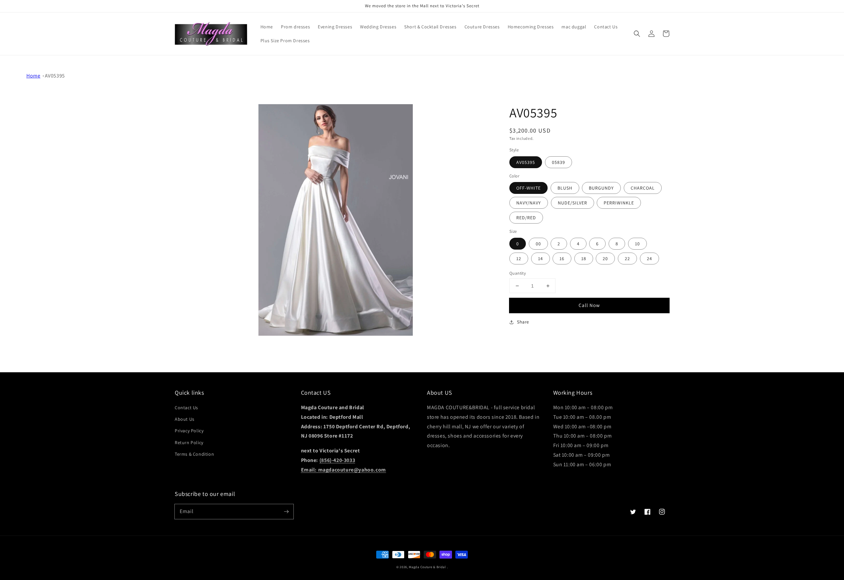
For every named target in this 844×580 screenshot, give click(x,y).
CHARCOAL (643, 188)
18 (583, 258)
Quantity (517, 273)
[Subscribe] (286, 511)
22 (627, 258)
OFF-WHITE (528, 188)
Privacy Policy (189, 431)
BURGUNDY (601, 188)
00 (538, 244)
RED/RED (526, 218)
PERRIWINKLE (619, 203)
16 (561, 258)
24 (649, 258)
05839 (558, 162)
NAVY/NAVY (528, 203)
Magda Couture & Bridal (428, 567)
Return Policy (189, 442)
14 (540, 258)
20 (605, 258)
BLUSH (565, 188)
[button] (637, 33)
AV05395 (55, 75)
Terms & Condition (194, 454)
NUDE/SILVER (572, 203)
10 (637, 244)
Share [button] (523, 322)
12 (518, 258)
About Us (185, 419)
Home (33, 75)
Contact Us (186, 408)
